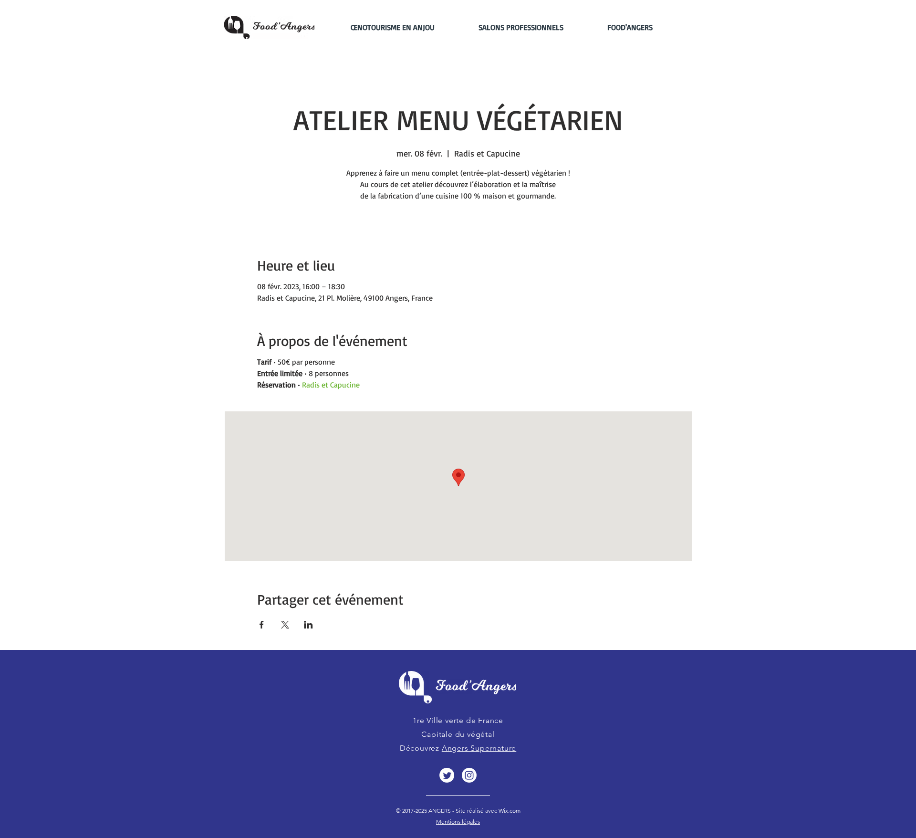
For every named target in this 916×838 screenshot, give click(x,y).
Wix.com (508, 810)
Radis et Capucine (331, 384)
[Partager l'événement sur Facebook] (261, 624)
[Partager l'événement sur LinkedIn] (308, 624)
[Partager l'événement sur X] (285, 624)
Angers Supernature (479, 748)
